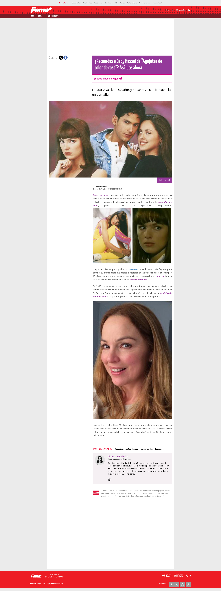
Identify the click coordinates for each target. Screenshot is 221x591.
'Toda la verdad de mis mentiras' (150, 3)
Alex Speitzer (98, 3)
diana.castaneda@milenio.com (119, 459)
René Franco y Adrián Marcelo (115, 3)
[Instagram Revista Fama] (182, 584)
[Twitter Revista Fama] (176, 584)
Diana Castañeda (100, 187)
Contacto (178, 575)
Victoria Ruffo (132, 3)
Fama (40, 16)
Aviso (188, 575)
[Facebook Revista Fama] (171, 584)
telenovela (134, 269)
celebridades (147, 449)
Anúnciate (166, 575)
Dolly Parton (76, 3)
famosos (159, 449)
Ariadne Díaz (87, 3)
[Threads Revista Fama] (188, 584)
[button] (61, 58)
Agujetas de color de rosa (126, 449)
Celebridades (53, 16)
